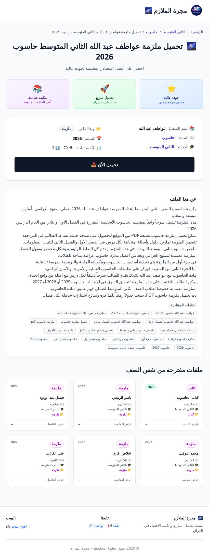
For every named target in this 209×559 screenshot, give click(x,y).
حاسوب (152, 31)
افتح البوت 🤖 (16, 526)
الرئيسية (197, 31)
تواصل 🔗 (95, 525)
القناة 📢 (114, 525)
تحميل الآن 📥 (104, 164)
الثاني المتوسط (174, 31)
